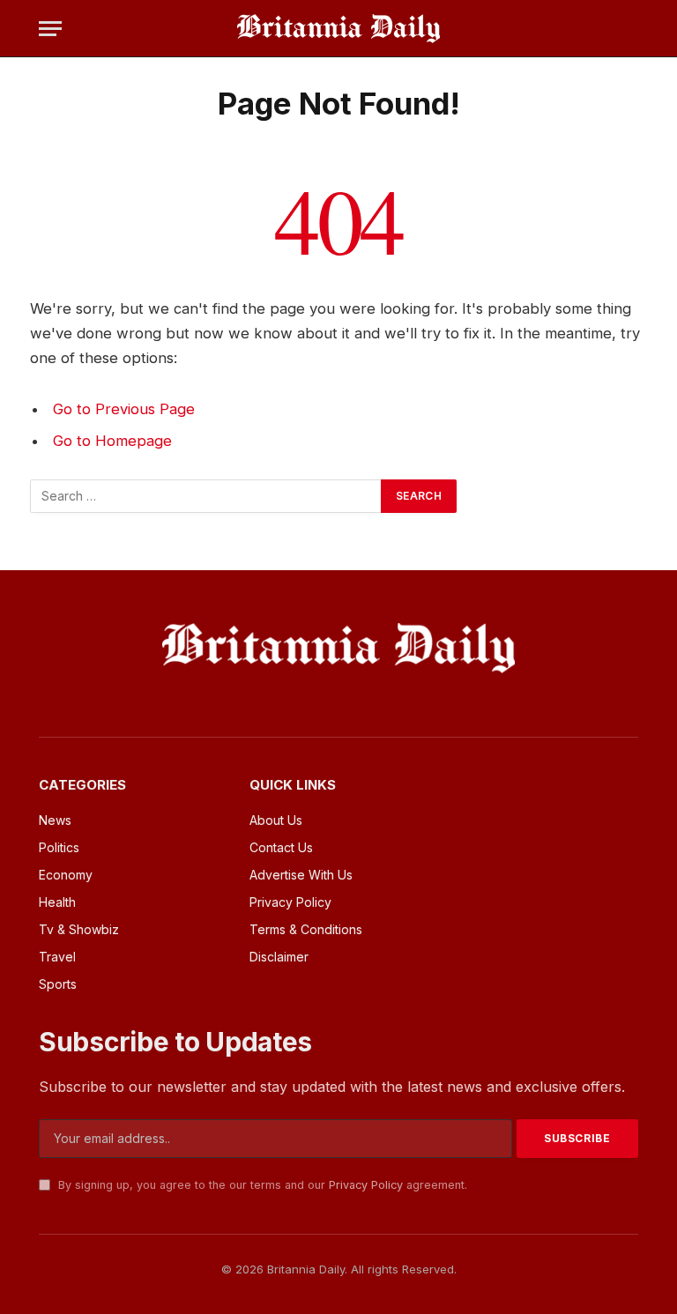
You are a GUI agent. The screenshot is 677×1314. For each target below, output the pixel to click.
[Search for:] (206, 496)
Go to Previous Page (124, 409)
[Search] (630, 28)
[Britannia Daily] (338, 28)
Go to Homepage (112, 440)
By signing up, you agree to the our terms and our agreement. (261, 1185)
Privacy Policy (366, 1185)
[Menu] (50, 28)
